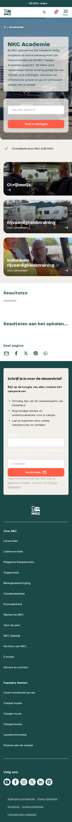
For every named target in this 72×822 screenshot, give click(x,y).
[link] (7, 12)
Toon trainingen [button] (36, 124)
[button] (55, 12)
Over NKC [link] (10, 531)
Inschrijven (33, 472)
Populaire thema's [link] (15, 682)
